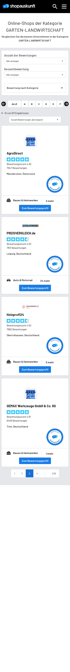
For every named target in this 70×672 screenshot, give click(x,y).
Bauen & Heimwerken (25, 200)
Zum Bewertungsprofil (35, 208)
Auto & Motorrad (22, 280)
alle (14, 104)
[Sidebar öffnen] (64, 6)
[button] (55, 6)
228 (54, 473)
